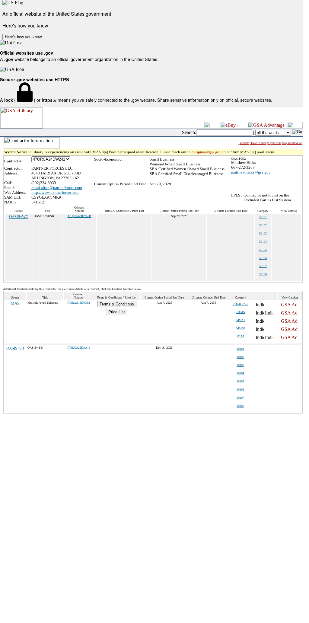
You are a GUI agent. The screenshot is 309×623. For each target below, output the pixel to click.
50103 (263, 233)
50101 (263, 217)
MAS (15, 303)
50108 (263, 274)
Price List (116, 312)
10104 (240, 373)
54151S (240, 312)
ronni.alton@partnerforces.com (56, 187)
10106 (240, 389)
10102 (240, 357)
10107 (240, 397)
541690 (240, 328)
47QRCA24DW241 (79, 216)
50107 (263, 266)
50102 (263, 225)
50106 (263, 258)
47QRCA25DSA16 (78, 347)
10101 (240, 348)
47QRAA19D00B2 (78, 302)
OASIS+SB (15, 348)
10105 (240, 381)
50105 (263, 249)
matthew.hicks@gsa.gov (251, 172)
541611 (240, 320)
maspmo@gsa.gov (206, 152)
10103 (240, 365)
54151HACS (240, 303)
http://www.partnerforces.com (55, 192)
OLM (240, 336)
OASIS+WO (18, 216)
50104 (263, 241)
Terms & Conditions (117, 304)
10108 (240, 405)
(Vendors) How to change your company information (270, 143)
